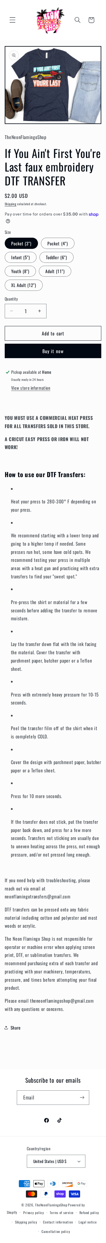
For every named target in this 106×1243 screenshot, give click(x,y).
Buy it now (53, 351)
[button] (12, 20)
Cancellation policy (56, 1231)
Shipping (10, 203)
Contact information (58, 1221)
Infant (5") (20, 257)
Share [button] (16, 1027)
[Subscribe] (82, 1097)
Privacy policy (33, 1212)
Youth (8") (20, 271)
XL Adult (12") (24, 285)
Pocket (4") (57, 243)
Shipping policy (26, 1221)
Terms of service (62, 1212)
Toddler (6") (56, 257)
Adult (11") (55, 271)
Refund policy (90, 1212)
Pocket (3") (21, 243)
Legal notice (88, 1221)
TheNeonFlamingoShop (51, 1204)
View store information (30, 387)
